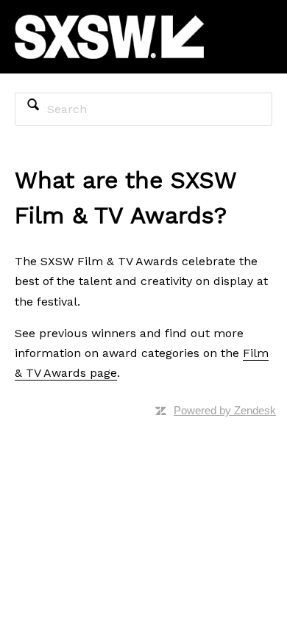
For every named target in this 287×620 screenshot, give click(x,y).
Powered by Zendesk (225, 410)
